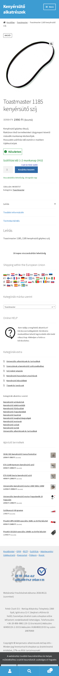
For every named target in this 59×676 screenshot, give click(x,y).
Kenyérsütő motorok (12, 421)
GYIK (18, 551)
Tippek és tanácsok (15, 385)
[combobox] (29, 307)
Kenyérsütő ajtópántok (13, 402)
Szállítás (34, 551)
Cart (45, 669)
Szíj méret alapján (14, 371)
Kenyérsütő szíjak (11, 424)
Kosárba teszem (26, 169)
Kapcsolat (22, 555)
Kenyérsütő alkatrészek (14, 9)
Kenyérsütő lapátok (12, 415)
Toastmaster (22, 22)
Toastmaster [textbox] (29, 307)
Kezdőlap (11, 22)
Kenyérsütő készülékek (16, 380)
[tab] (29, 204)
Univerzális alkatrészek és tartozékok (23, 361)
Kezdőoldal (8, 551)
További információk (13, 212)
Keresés (29, 671)
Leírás (6, 204)
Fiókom (33, 555)
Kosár (42, 555)
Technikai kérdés (11, 220)
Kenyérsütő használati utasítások (21, 375)
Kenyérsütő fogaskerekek (14, 411)
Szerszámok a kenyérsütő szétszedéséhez (25, 366)
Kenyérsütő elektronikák (14, 405)
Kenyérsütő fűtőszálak (13, 408)
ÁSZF (25, 551)
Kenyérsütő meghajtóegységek (17, 418)
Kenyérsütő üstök (11, 428)
